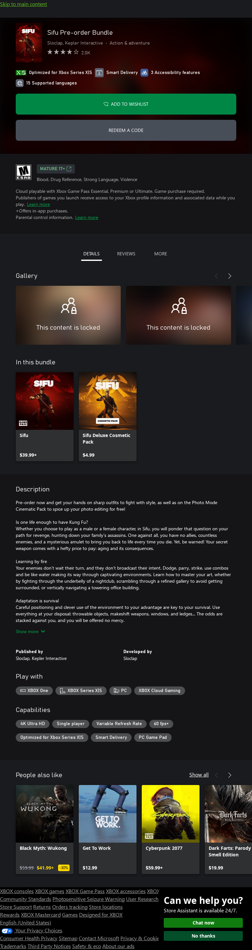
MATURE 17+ (52, 169)
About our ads (118, 945)
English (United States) (25, 922)
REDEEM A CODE (126, 130)
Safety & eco (86, 945)
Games (70, 914)
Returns (42, 906)
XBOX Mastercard (41, 914)
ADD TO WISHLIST (129, 104)
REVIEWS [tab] (126, 253)
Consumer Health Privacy (28, 938)
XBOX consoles (17, 890)
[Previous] (216, 276)
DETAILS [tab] (91, 253)
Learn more (38, 204)
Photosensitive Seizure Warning (88, 898)
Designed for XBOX (100, 914)
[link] (45, 416)
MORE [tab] (160, 253)
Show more (27, 631)
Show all (199, 774)
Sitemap (68, 938)
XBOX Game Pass (85, 890)
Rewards (10, 914)
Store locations (106, 906)
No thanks (203, 936)
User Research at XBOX (152, 898)
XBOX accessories (126, 890)
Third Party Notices (49, 945)
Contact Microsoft (99, 938)
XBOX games (49, 890)
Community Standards (25, 898)
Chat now (203, 923)
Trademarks (13, 945)
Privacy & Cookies (141, 938)
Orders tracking (70, 906)
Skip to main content (23, 3)
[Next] (229, 276)
